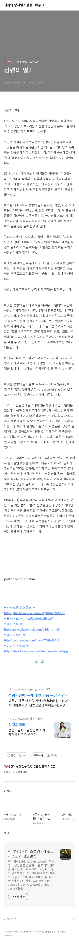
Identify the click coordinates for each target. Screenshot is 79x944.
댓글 (6, 833)
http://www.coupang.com (26, 689)
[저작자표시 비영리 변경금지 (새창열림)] (51, 755)
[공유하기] (19, 756)
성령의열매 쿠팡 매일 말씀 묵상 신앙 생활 (38, 695)
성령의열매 (17, 724)
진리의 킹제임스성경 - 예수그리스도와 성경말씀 (26, 5)
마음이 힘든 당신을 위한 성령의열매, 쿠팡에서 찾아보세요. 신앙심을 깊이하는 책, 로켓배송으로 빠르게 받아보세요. (38, 702)
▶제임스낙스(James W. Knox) (21, 932)
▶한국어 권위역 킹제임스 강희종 (22, 939)
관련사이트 (10, 919)
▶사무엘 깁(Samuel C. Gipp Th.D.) (24, 926)
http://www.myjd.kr (21, 718)
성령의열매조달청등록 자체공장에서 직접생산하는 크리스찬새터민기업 (27, 732)
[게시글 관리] (24, 756)
